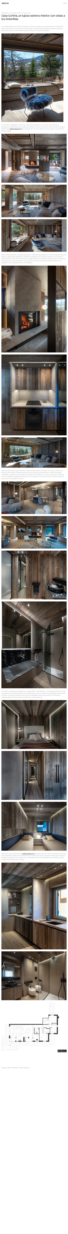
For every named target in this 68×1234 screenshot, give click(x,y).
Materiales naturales (17, 1068)
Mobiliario (26, 1068)
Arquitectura (4, 13)
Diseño (9, 1068)
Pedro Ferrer (27, 13)
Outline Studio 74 (15, 129)
